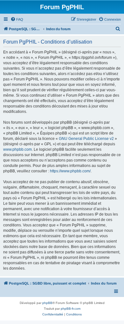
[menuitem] (16, 19)
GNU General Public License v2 (86, 138)
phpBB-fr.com (70, 308)
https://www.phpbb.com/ (70, 171)
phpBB (47, 303)
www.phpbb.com (17, 149)
